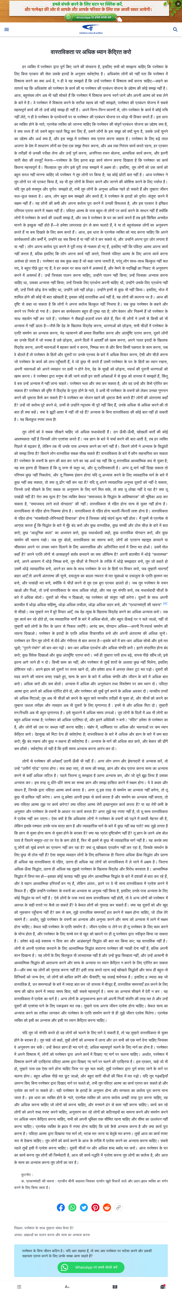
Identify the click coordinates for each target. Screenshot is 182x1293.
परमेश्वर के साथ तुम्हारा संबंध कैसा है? (48, 1228)
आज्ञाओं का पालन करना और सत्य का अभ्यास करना (57, 1235)
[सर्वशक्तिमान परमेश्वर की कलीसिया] (91, 29)
